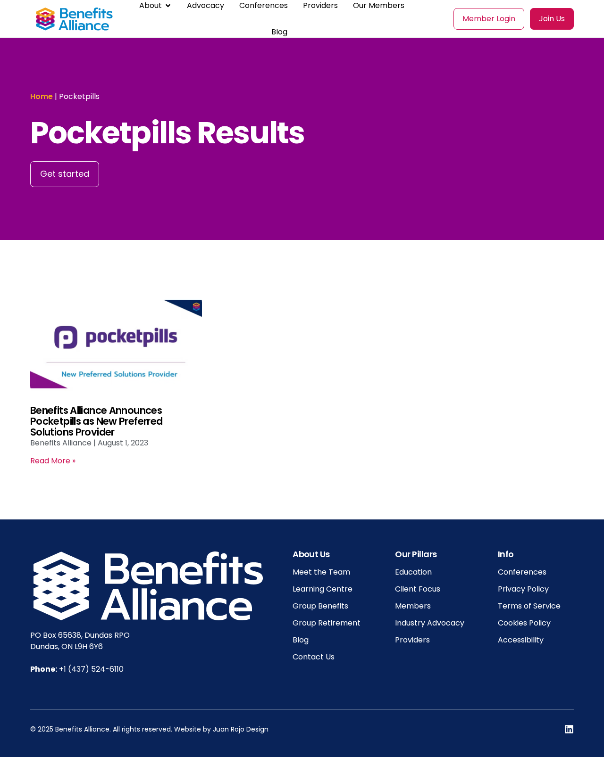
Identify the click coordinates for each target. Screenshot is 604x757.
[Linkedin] (569, 729)
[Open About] (168, 5)
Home (41, 96)
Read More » (53, 460)
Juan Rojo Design (240, 729)
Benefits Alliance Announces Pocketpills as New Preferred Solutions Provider (96, 421)
